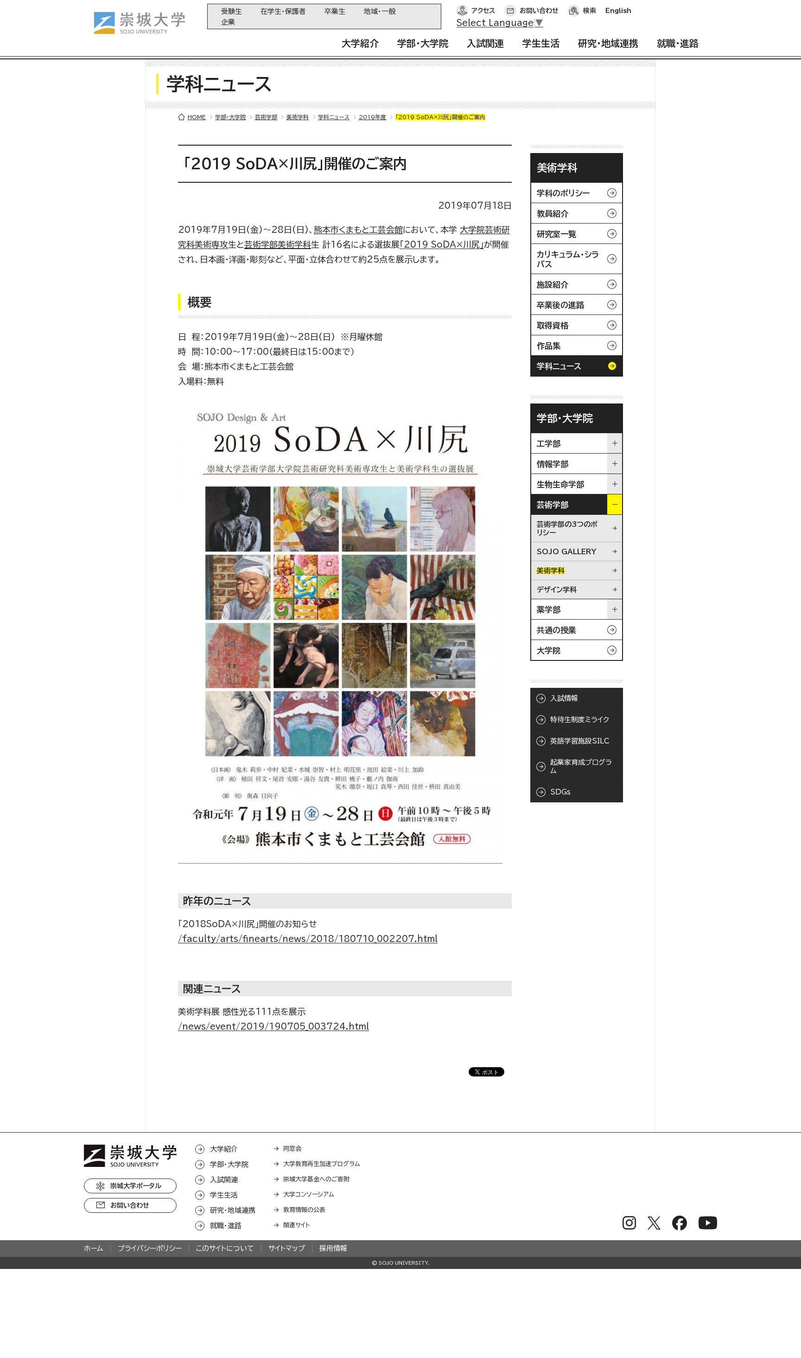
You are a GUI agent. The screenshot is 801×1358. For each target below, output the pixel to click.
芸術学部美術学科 (277, 244)
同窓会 (292, 1149)
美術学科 (297, 117)
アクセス (483, 10)
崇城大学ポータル (135, 1186)
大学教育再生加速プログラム (321, 1164)
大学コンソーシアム (308, 1194)
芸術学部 (266, 117)
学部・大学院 (422, 43)
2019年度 (372, 117)
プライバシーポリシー (150, 1248)
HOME (197, 117)
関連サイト (296, 1225)
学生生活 (540, 43)
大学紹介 (360, 43)
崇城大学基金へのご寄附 (316, 1179)
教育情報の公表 (304, 1210)
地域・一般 (379, 11)
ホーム (93, 1248)
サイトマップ (286, 1248)
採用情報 (333, 1248)
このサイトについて (225, 1248)
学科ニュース (334, 117)
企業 (228, 22)
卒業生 (334, 11)
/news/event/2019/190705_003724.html (273, 1026)
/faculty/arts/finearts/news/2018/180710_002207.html (308, 939)
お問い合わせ (539, 10)
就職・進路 (678, 43)
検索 (589, 10)
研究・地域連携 (608, 43)
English (618, 10)
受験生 (231, 11)
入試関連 (485, 43)
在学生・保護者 (283, 11)
